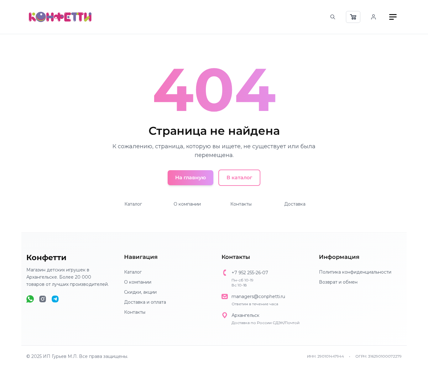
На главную (190, 178)
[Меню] (393, 17)
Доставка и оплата (145, 302)
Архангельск (245, 315)
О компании (187, 204)
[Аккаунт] (373, 17)
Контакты (241, 204)
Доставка (294, 204)
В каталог (239, 178)
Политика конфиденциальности (355, 272)
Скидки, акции (140, 292)
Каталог (133, 204)
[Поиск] (332, 17)
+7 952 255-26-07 (250, 272)
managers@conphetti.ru (258, 296)
